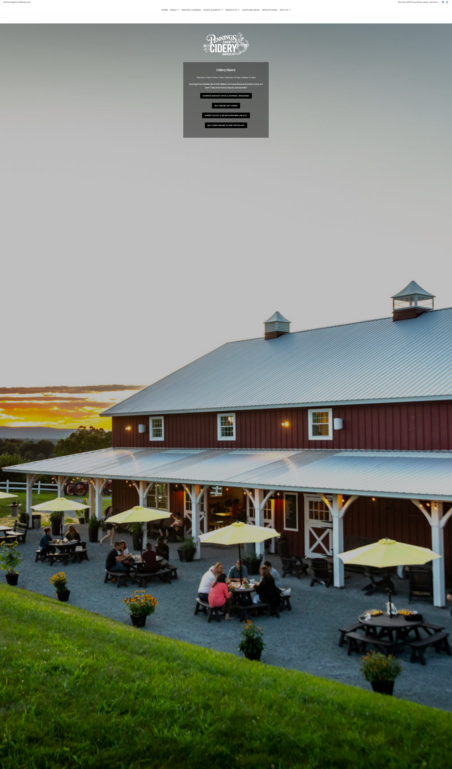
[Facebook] (443, 2)
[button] (178, 10)
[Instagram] (447, 2)
